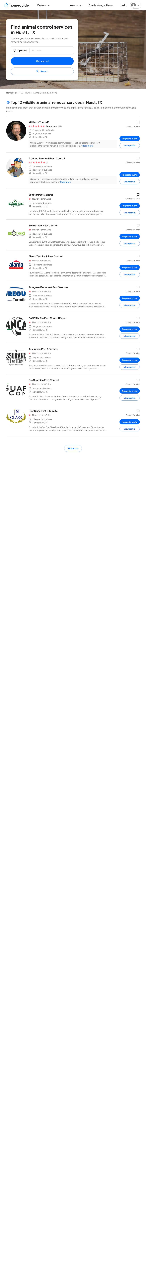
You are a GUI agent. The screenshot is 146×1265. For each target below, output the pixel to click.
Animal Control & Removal (45, 92)
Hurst (27, 92)
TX (21, 92)
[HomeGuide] (17, 5)
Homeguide (12, 92)
